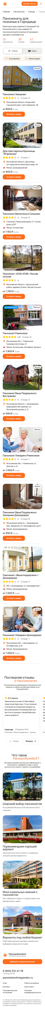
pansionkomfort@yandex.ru (18, 978)
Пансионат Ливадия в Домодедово (22, 635)
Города (31, 11)
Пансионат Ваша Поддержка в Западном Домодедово (19, 514)
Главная (6, 11)
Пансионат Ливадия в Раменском (21, 455)
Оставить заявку (13, 114)
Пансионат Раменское (15, 333)
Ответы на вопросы (31, 983)
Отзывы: (25, 98)
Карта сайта (29, 987)
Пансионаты (19, 11)
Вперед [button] (29, 741)
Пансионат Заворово (14, 94)
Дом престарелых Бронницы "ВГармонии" (19, 152)
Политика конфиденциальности (32, 991)
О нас (5, 983)
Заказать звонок (29, 4)
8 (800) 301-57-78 (13, 971)
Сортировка (14, 58)
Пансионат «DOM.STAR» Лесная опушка (20, 275)
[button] (40, 78)
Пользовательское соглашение (10, 991)
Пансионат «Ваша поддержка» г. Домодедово (21, 576)
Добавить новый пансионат (22, 961)
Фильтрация (34, 58)
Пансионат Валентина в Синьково (21, 213)
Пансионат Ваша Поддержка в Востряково (19, 395)
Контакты (6, 987)
